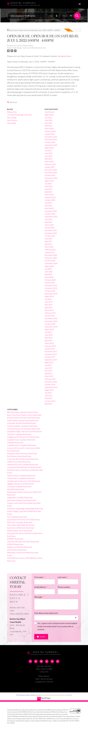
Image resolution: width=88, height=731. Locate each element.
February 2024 (50, 197)
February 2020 (50, 280)
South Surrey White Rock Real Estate (20, 528)
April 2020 (48, 274)
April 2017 (48, 373)
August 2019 (49, 296)
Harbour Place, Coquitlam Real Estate (21, 478)
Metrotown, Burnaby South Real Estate (21, 500)
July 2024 (48, 184)
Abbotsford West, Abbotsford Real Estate (22, 412)
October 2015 (50, 401)
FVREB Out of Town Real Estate (19, 462)
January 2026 (50, 134)
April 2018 (48, 340)
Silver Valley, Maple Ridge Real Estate (20, 525)
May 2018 (48, 338)
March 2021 (49, 247)
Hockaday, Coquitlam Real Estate (19, 486)
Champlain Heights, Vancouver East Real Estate (24, 431)
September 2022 (51, 217)
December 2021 (51, 230)
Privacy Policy (46, 695)
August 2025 (49, 148)
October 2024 (50, 175)
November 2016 (51, 382)
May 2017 (48, 371)
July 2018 (48, 332)
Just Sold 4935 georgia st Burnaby (19, 115)
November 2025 (51, 139)
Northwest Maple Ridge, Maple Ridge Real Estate (25, 509)
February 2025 (50, 164)
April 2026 (48, 126)
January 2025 (50, 167)
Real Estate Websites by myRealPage (61, 695)
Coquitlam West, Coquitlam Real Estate (21, 445)
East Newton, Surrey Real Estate (19, 456)
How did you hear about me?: (46, 613)
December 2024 (51, 170)
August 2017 (49, 362)
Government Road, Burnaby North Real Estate (24, 467)
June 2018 (48, 335)
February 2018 (50, 346)
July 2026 (48, 117)
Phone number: (64, 587)
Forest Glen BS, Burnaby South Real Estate (23, 459)
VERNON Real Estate (15, 544)
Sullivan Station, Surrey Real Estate (19, 531)
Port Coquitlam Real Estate (17, 517)
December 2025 (51, 137)
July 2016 (48, 393)
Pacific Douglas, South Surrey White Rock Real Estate (29, 48)
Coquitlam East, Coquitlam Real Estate (21, 440)
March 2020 (49, 277)
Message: (38, 597)
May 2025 (48, 156)
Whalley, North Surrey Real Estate (19, 547)
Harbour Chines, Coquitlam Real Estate (21, 475)
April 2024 (48, 192)
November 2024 (51, 172)
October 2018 (50, 324)
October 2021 (50, 236)
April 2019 (48, 307)
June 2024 (48, 186)
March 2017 (49, 376)
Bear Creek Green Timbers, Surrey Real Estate (24, 415)
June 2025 (48, 153)
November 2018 (51, 321)
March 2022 (49, 225)
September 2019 (51, 294)
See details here (64, 56)
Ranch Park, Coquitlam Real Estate (19, 522)
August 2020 (49, 266)
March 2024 (49, 194)
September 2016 (51, 387)
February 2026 (50, 131)
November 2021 (51, 233)
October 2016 (50, 384)
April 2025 (48, 159)
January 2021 (50, 252)
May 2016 (48, 398)
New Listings (11, 117)
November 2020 (51, 258)
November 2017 (51, 354)
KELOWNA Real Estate (16, 489)
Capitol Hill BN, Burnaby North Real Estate (22, 420)
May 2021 (48, 241)
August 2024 (49, 181)
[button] (30, 661)
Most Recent (49, 112)
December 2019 (51, 285)
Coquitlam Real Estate (15, 442)
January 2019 (50, 316)
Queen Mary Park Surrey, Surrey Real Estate (23, 519)
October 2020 (50, 261)
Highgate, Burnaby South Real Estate (20, 484)
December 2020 (51, 255)
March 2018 (49, 343)
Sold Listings (11, 123)
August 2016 (49, 390)
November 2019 (51, 288)
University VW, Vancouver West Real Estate (23, 542)
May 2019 (48, 305)
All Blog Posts (12, 112)
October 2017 (50, 357)
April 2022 (48, 222)
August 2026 (49, 115)
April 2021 (48, 244)
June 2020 (48, 272)
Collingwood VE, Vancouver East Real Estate (23, 437)
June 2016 (48, 395)
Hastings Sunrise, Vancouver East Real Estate (23, 481)
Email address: (40, 587)
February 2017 (50, 379)
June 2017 (48, 368)
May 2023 (48, 206)
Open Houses (12, 120)
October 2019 (50, 291)
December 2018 (51, 318)
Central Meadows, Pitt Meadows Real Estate (23, 429)
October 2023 (50, 200)
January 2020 (50, 283)
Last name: (62, 577)
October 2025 (50, 142)
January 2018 (50, 349)
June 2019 (48, 302)
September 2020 (51, 263)
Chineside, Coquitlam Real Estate (19, 434)
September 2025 (51, 145)
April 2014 (48, 404)
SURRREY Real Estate (15, 539)
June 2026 (48, 120)
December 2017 (51, 351)
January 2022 (50, 227)
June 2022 (48, 219)
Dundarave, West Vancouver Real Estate (22, 453)
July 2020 (48, 269)
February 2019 (50, 313)
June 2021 (48, 239)
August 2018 (49, 329)
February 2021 (50, 250)
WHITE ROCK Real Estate (17, 550)
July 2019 (48, 299)
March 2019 (49, 310)
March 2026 (49, 128)
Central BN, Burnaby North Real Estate (21, 423)
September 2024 (51, 178)
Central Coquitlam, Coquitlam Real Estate (22, 426)
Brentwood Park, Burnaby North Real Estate (23, 418)
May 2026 (48, 123)
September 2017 (51, 360)
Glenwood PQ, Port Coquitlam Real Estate (22, 464)
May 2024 (48, 189)
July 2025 (48, 150)
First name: (39, 577)
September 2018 (51, 327)
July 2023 (48, 203)
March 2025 (49, 161)
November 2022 (51, 211)
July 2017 (48, 365)
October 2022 (50, 214)
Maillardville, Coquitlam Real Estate (20, 497)
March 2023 (49, 208)
